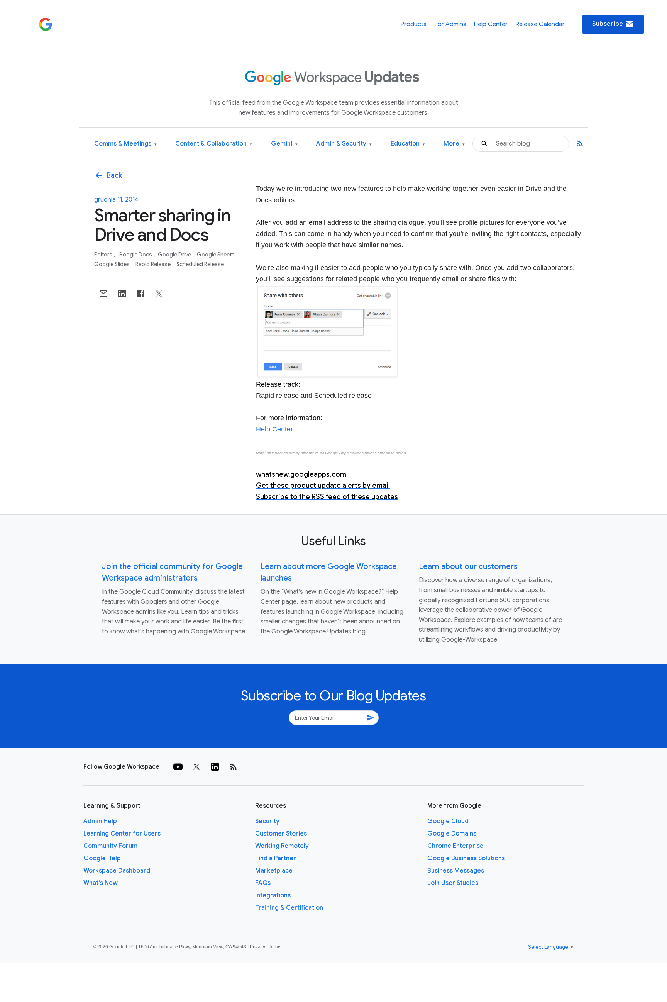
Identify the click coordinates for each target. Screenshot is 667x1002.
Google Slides (112, 264)
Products (413, 24)
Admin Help (100, 821)
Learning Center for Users (122, 833)
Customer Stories (281, 833)
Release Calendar (540, 24)
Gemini (284, 144)
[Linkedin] (215, 766)
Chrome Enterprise (455, 846)
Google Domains (451, 833)
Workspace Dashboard (116, 871)
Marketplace (274, 871)
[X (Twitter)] (196, 766)
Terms (275, 946)
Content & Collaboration (213, 144)
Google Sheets (216, 254)
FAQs (263, 883)
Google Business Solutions (466, 858)
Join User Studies (452, 883)
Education (408, 144)
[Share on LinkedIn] (122, 293)
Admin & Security (344, 144)
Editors (103, 254)
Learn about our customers (468, 566)
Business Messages (455, 871)
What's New (100, 883)
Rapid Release (153, 264)
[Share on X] (159, 293)
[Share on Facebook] (140, 293)
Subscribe (613, 24)
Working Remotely (282, 846)
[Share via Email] (103, 293)
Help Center (491, 24)
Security (267, 821)
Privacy (257, 946)
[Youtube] (178, 766)
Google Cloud (448, 821)
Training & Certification (289, 908)
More (454, 144)
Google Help (102, 858)
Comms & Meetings (125, 144)
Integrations (273, 895)
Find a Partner (275, 858)
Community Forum (110, 846)
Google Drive (175, 254)
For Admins (450, 24)
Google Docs (135, 254)
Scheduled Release (200, 264)
